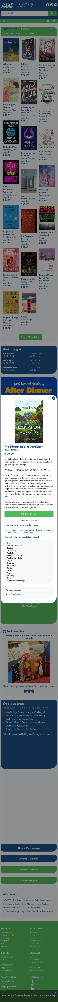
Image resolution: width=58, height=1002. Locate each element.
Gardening (15, 594)
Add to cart (30, 514)
